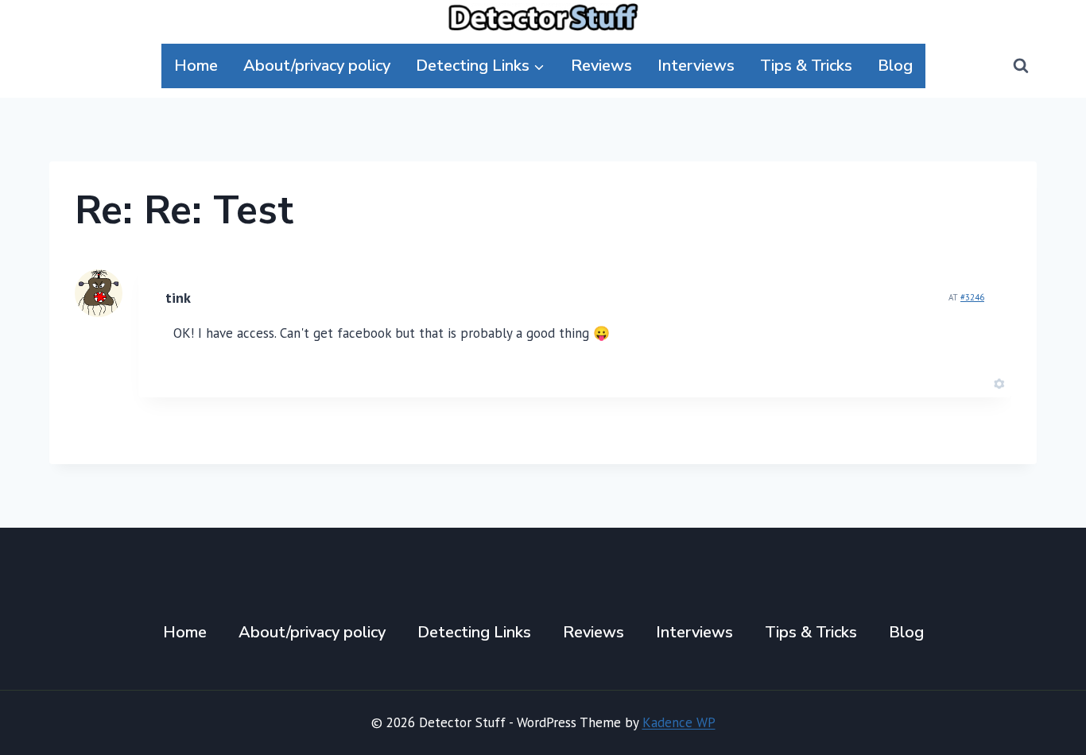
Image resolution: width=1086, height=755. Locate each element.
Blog (895, 65)
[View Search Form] (1021, 66)
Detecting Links (474, 632)
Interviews (696, 65)
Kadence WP (679, 722)
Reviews (601, 65)
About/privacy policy (316, 65)
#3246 (972, 297)
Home (196, 65)
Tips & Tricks (806, 65)
